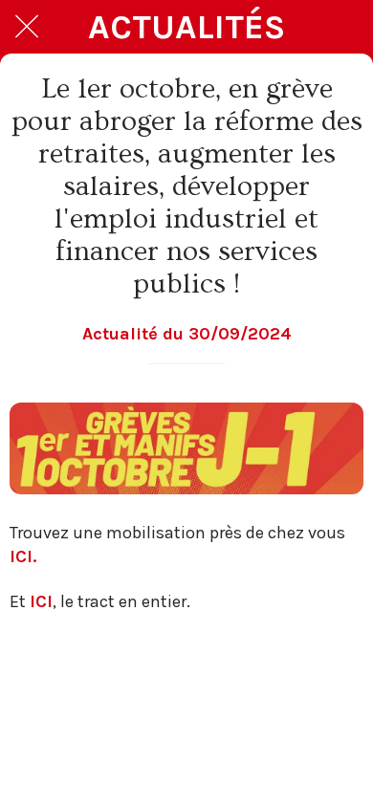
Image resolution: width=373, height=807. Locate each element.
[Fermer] (26, 26)
